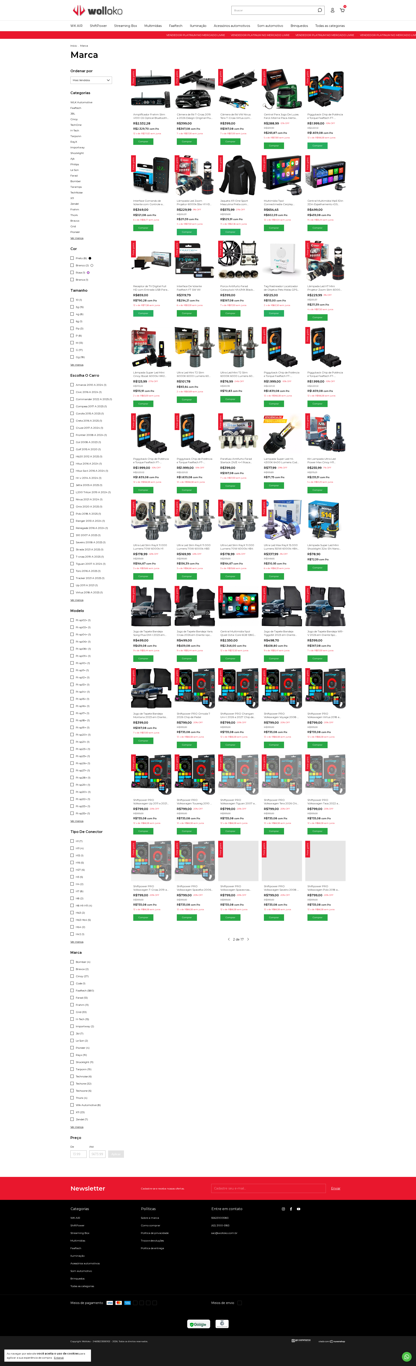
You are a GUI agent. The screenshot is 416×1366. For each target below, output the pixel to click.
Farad (74, 175)
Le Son (74, 170)
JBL (72, 113)
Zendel (74, 203)
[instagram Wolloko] (283, 1209)
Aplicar (116, 1154)
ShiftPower (98, 26)
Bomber (75, 181)
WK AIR (76, 26)
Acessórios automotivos (232, 26)
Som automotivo (270, 26)
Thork (74, 215)
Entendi (59, 1357)
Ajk (72, 158)
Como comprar (150, 1225)
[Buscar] (319, 10)
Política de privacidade (155, 1233)
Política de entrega (152, 1248)
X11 (72, 198)
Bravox (74, 220)
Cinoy (74, 119)
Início (73, 45)
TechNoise (76, 192)
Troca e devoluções (152, 1240)
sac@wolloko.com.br (224, 1233)
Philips (74, 164)
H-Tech (74, 130)
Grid (73, 226)
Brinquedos (299, 26)
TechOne (75, 124)
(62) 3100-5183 (220, 1225)
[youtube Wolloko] (298, 1209)
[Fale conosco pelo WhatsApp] (407, 1357)
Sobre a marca (150, 1217)
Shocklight (77, 153)
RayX (73, 141)
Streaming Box (125, 26)
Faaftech (175, 26)
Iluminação (198, 26)
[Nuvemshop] (332, 1342)
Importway (77, 147)
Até (91, 1146)
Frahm (74, 209)
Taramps (76, 186)
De (72, 1146)
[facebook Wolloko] (291, 1209)
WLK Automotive (81, 102)
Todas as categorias (330, 26)
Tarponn (75, 136)
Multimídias (153, 26)
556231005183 (220, 1217)
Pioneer (75, 232)
